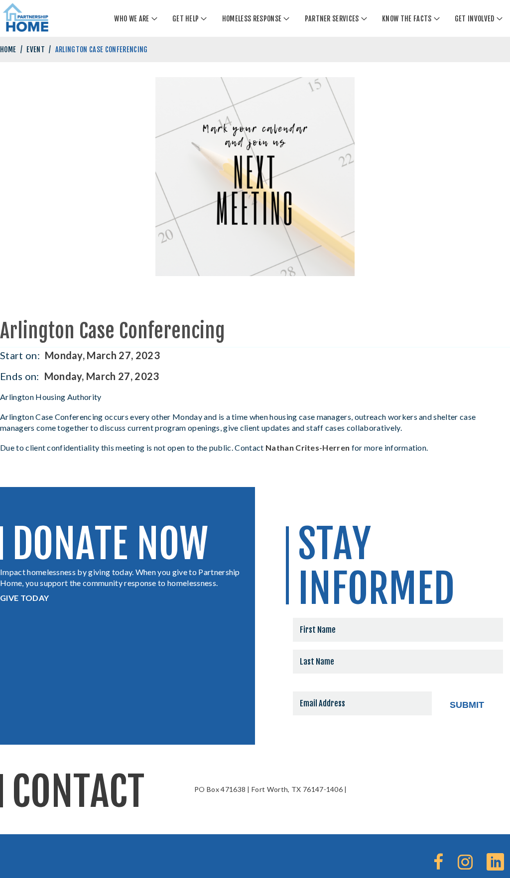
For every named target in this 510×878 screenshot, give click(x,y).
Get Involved (475, 18)
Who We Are (131, 18)
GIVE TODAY (24, 597)
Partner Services (332, 18)
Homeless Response (251, 18)
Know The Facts (406, 18)
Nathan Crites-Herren (307, 447)
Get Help (185, 18)
